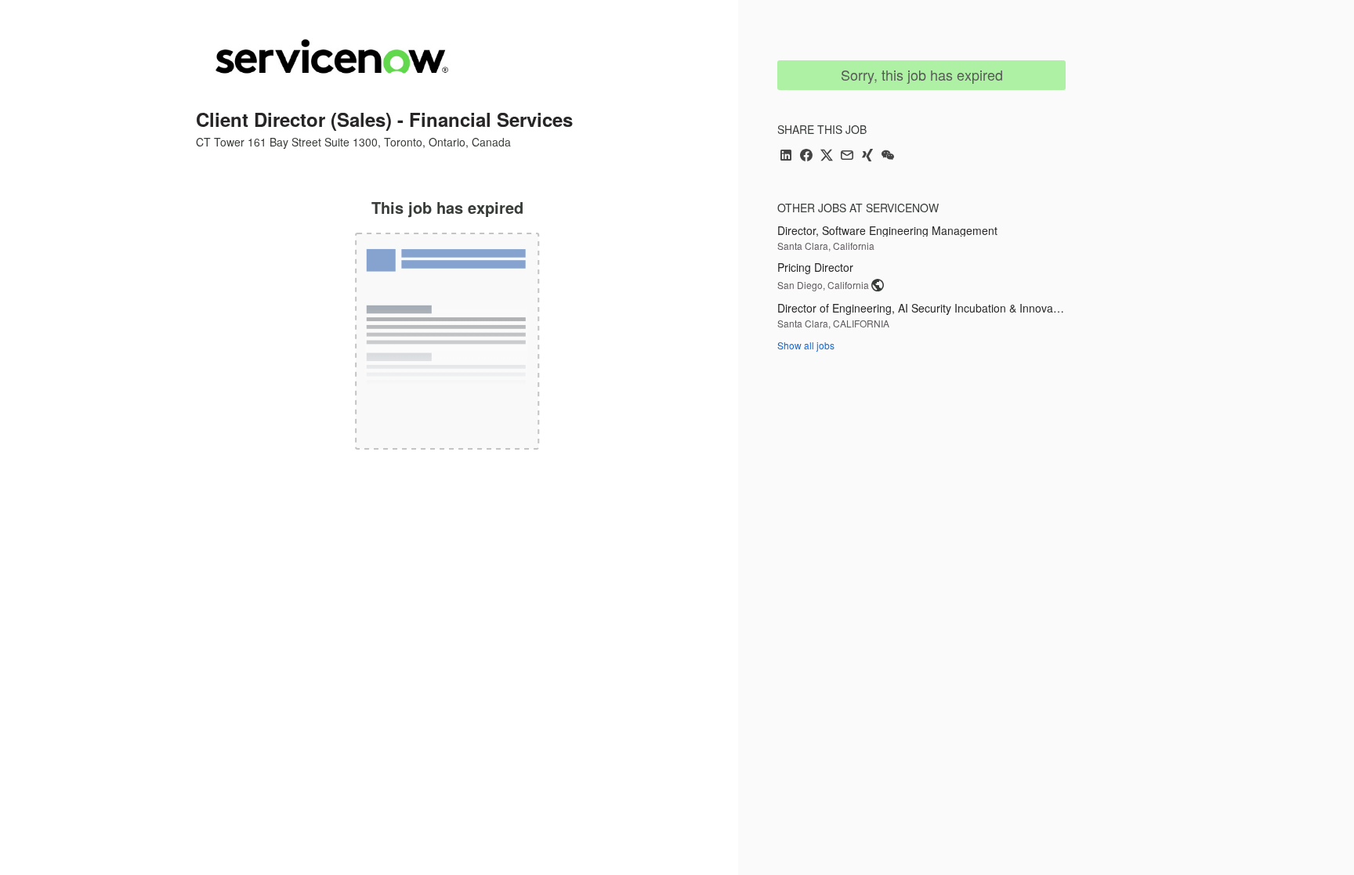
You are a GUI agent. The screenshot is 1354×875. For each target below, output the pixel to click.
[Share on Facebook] (806, 156)
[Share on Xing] (867, 156)
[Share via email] (847, 156)
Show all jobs (805, 345)
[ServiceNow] (332, 56)
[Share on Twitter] (826, 156)
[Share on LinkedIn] (786, 156)
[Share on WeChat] (888, 156)
